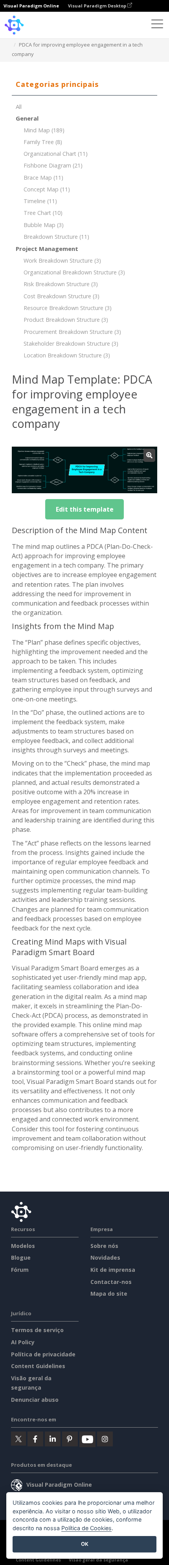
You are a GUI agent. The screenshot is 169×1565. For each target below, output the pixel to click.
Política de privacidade (43, 1354)
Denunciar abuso (35, 1399)
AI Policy (23, 1342)
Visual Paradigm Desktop (97, 6)
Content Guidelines (38, 1366)
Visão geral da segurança (98, 1560)
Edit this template (85, 509)
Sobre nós (104, 1245)
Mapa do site (108, 1293)
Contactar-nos (111, 1282)
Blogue (21, 1257)
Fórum (20, 1269)
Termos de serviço (37, 1330)
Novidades (105, 1257)
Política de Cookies (86, 1528)
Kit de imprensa (112, 1269)
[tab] (84, 85)
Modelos (23, 1245)
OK (84, 1544)
